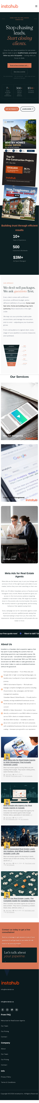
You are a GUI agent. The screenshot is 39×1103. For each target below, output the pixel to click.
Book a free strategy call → (19, 65)
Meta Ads (8, 776)
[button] (36, 6)
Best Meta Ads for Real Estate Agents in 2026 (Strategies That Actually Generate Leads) (19, 762)
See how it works (19, 71)
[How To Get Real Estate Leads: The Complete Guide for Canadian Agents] (19, 883)
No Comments (28, 776)
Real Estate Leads (16, 776)
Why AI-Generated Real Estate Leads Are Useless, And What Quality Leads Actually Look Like (19, 851)
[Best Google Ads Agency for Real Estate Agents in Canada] (19, 792)
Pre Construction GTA (11, 819)
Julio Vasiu (8, 774)
